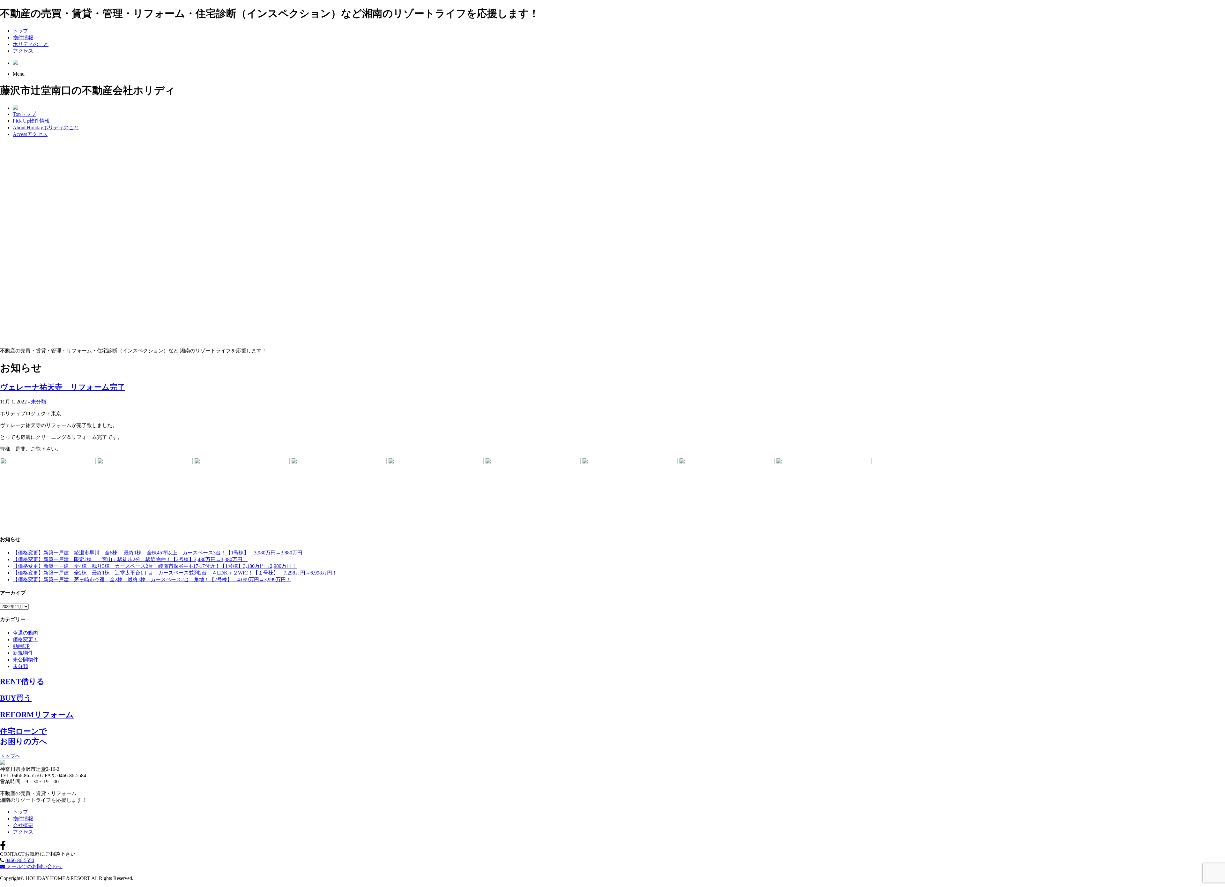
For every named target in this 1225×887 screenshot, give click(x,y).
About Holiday (46, 127)
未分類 (38, 401)
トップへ (10, 756)
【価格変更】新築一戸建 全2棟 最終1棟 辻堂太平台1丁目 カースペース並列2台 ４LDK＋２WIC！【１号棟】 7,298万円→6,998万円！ (175, 572)
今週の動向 (25, 632)
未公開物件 (25, 659)
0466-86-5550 (19, 860)
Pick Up (31, 121)
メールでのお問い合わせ (34, 866)
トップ (20, 31)
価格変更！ (25, 639)
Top (24, 114)
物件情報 (23, 37)
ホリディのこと (30, 44)
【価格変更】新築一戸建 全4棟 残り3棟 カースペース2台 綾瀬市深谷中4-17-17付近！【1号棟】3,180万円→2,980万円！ (155, 566)
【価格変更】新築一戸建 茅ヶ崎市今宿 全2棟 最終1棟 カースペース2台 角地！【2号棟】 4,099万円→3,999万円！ (152, 579)
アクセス (23, 51)
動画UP (21, 646)
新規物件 (23, 653)
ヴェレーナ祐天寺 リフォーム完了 (62, 387)
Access (30, 134)
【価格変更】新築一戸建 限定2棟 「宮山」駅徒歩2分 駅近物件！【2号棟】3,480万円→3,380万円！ (130, 559)
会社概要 (23, 825)
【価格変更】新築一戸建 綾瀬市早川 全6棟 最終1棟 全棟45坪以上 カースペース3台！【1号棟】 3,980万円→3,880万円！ (160, 552)
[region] (612, 242)
